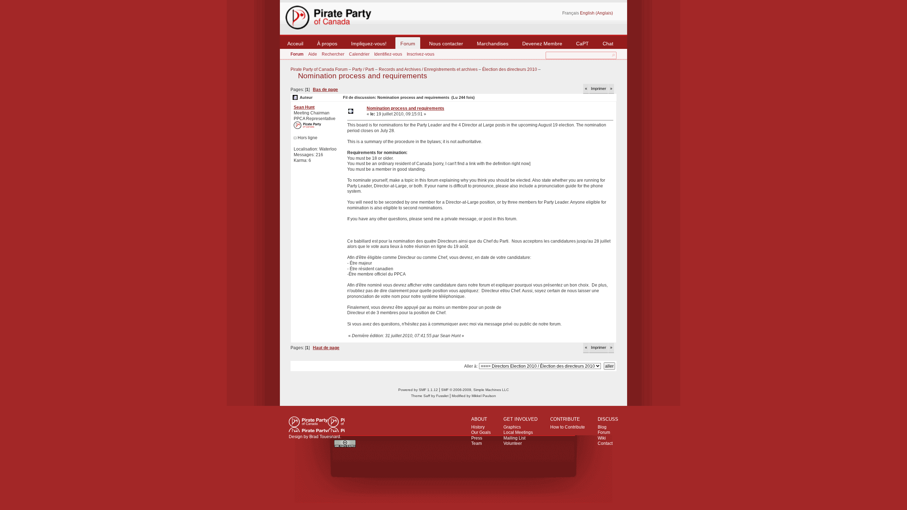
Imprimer (598, 88)
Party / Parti (363, 69)
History (478, 427)
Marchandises (492, 43)
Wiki (602, 438)
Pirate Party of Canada (317, 424)
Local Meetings (518, 432)
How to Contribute (567, 427)
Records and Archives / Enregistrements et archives (428, 69)
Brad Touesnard (324, 436)
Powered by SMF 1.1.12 (418, 390)
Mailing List (514, 438)
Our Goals (481, 432)
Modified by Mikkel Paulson (474, 396)
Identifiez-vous (388, 54)
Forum (407, 43)
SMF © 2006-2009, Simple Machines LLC (475, 390)
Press (476, 438)
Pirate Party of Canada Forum (319, 69)
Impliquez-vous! (369, 43)
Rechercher (333, 54)
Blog (602, 427)
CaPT (582, 43)
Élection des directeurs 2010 (509, 69)
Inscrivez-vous (420, 54)
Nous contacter (446, 43)
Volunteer (512, 443)
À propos (327, 43)
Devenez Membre (542, 43)
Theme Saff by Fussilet (430, 396)
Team (476, 443)
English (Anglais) (596, 13)
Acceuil (295, 43)
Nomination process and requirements (362, 76)
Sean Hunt (304, 107)
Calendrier (359, 54)
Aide (312, 54)
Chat (608, 43)
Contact (605, 443)
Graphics (512, 427)
